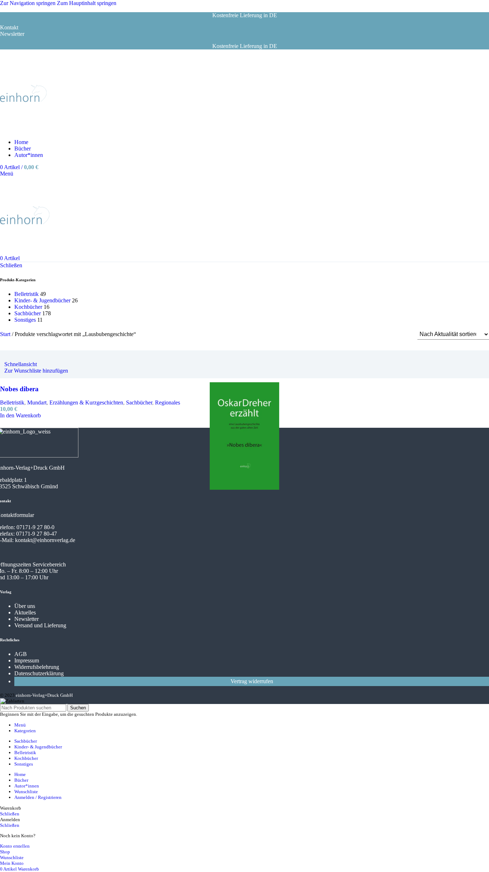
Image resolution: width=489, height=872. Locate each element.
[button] (20, 415)
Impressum (26, 660)
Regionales (167, 402)
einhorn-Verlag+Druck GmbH (44, 695)
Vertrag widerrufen (252, 681)
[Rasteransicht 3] (389, 334)
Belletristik (26, 294)
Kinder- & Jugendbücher (42, 300)
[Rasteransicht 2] (376, 334)
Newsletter (26, 619)
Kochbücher (28, 307)
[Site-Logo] (23, 130)
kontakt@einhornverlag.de (45, 540)
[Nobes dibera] (8, 357)
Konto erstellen (15, 846)
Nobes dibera (19, 389)
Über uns (24, 606)
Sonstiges (25, 320)
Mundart (37, 402)
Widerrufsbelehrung (36, 667)
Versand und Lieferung (40, 625)
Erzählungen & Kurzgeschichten (86, 402)
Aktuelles (25, 612)
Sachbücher (27, 313)
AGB (20, 654)
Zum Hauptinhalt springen (86, 3)
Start (6, 334)
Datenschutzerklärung (39, 673)
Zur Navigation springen (28, 3)
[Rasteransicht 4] (402, 334)
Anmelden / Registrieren (38, 797)
